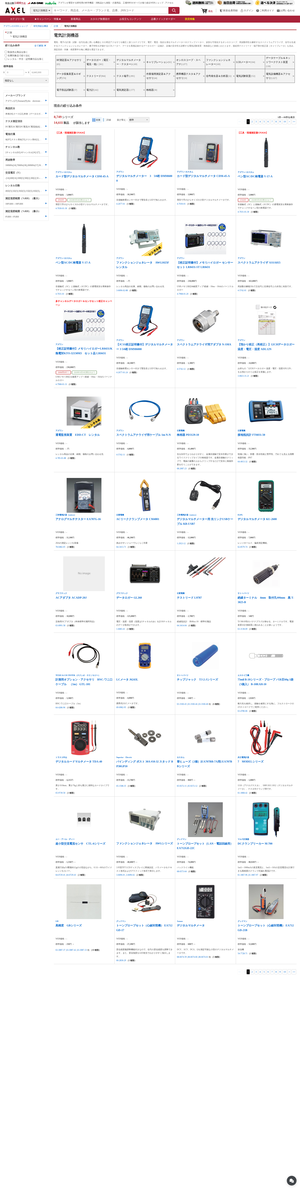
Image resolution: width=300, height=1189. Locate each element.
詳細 (108, 120)
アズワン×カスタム (64, 172)
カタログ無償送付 (100, 19)
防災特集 (190, 19)
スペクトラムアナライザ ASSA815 (259, 262)
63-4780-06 (242, 711)
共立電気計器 (243, 757)
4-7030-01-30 (61, 208)
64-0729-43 (71, 875)
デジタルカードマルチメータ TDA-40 (79, 761)
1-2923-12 (181, 543)
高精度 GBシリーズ (69, 925)
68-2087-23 (182, 468)
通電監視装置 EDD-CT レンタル (78, 434)
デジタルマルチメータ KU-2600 (257, 519)
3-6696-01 (120, 875)
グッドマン (181, 839)
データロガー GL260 (129, 597)
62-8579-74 (242, 547)
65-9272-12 (192, 786)
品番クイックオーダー (163, 19)
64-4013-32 (242, 461)
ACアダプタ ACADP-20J (71, 597)
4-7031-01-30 (243, 212)
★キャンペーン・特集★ (47, 19)
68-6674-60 (192, 957)
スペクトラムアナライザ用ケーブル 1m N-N (143, 434)
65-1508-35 (121, 786)
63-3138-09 (242, 629)
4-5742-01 (242, 290)
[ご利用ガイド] (265, 10)
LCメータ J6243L (127, 679)
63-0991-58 (60, 625)
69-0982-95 (121, 707)
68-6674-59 (182, 957)
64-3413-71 (121, 547)
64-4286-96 (60, 707)
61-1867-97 (253, 875)
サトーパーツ (243, 593)
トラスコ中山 (61, 757)
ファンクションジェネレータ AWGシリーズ (144, 843)
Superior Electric (124, 757)
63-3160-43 (182, 704)
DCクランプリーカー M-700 (255, 843)
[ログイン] (246, 10)
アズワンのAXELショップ (15, 26)
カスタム (181, 757)
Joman (180, 921)
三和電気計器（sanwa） (66, 515)
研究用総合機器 (41, 26)
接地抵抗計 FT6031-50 (251, 434)
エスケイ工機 (243, 675)
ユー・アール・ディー (65, 839)
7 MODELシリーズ (251, 761)
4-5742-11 (120, 454)
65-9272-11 (182, 786)
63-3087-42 (71, 950)
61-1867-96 (242, 875)
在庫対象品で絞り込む (19, 55)
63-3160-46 (203, 704)
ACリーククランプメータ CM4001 (137, 519)
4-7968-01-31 (61, 384)
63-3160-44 (192, 704)
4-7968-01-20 (182, 294)
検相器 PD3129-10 (188, 434)
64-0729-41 (60, 875)
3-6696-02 (130, 875)
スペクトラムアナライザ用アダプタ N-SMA (204, 344)
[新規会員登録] (229, 10)
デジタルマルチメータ (191, 925)
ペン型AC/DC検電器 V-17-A (255, 176)
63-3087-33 (82, 950)
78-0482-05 (60, 547)
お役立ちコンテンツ (130, 19)
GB (57, 921)
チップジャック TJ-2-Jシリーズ (197, 679)
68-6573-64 (182, 871)
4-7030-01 (181, 204)
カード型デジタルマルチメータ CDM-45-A (82, 176)
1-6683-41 (120, 629)
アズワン (120, 172)
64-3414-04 (182, 625)
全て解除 (38, 45)
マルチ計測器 (243, 839)
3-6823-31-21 (243, 376)
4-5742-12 (181, 369)
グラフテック (61, 593)
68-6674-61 (203, 957)
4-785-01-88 (61, 458)
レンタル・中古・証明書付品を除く (26, 59)
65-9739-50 (60, 793)
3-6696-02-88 (122, 290)
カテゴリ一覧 (17, 19)
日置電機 (181, 430)
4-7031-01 (60, 294)
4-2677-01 (120, 204)
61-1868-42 (242, 793)
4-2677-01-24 (122, 372)
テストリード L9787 (189, 597)
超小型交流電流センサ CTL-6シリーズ (80, 843)
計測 (56, 26)
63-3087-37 (60, 950)
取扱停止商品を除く (18, 52)
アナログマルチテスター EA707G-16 (78, 519)
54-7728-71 (242, 953)
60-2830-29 (121, 960)
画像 (98, 120)
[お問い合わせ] (286, 10)
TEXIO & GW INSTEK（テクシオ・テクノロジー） (78, 675)
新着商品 (76, 19)
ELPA (240, 515)
